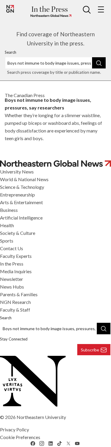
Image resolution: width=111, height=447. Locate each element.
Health (7, 225)
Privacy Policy (14, 429)
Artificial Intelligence (21, 217)
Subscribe (90, 349)
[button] (87, 9)
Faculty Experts (16, 256)
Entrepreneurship (17, 194)
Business (9, 210)
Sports (6, 240)
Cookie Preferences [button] (20, 437)
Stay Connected (14, 339)
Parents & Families (19, 294)
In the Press (11, 263)
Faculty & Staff (15, 309)
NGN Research (15, 302)
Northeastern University (41, 417)
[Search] (99, 62)
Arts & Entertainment (21, 202)
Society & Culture (17, 233)
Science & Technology (22, 187)
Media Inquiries (16, 271)
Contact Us (11, 248)
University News (17, 171)
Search (10, 52)
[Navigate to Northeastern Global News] (49, 16)
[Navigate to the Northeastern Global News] (10, 9)
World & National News (24, 179)
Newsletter (11, 279)
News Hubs (12, 286)
